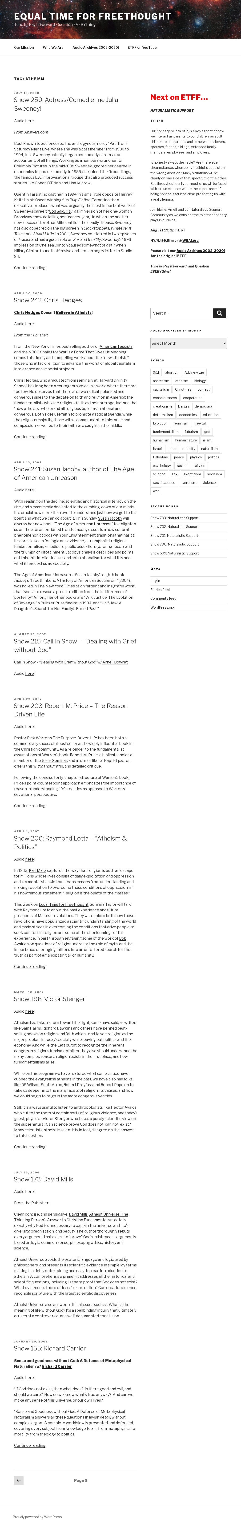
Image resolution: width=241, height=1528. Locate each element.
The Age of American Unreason (83, 524)
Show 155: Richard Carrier (50, 1348)
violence (209, 483)
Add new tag (194, 372)
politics (213, 457)
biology (200, 381)
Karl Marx (37, 870)
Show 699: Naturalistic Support (174, 553)
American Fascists (116, 346)
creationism (162, 406)
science (159, 474)
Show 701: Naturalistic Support (174, 536)
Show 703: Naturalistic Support (174, 518)
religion (199, 466)
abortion (171, 372)
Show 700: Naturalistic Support (174, 544)
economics (188, 415)
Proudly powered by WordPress (37, 1517)
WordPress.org (162, 607)
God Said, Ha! (60, 211)
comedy (203, 389)
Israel (157, 449)
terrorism (188, 483)
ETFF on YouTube (142, 47)
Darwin (183, 406)
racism (182, 466)
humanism (161, 440)
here (29, 121)
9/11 (156, 372)
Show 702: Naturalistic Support (174, 527)
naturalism (209, 449)
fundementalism (166, 432)
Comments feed (163, 598)
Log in (155, 581)
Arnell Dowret (115, 662)
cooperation (192, 398)
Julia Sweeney (37, 155)
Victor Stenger (56, 1118)
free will (200, 423)
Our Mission (24, 47)
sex (174, 474)
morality (188, 449)
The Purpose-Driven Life (75, 738)
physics (196, 457)
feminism (181, 423)
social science (164, 483)
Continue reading (29, 268)
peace (179, 457)
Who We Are (53, 47)
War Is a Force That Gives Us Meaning (92, 352)
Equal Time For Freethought (93, 16)
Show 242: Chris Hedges (48, 300)
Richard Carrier (57, 1366)
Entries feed (160, 590)
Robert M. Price (84, 755)
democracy (204, 406)
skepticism (192, 474)
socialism (214, 474)
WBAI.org (190, 240)
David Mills (78, 1214)
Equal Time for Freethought (63, 904)
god (207, 432)
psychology (162, 466)
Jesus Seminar (54, 760)
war (156, 491)
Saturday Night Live (32, 149)
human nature (186, 440)
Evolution (160, 423)
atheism (181, 381)
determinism (163, 415)
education (211, 415)
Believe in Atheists (74, 312)
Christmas (183, 389)
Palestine (160, 457)
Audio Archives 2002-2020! (95, 47)
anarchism (161, 381)
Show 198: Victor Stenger (49, 998)
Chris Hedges (27, 312)
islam (207, 440)
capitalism (161, 389)
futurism (191, 432)
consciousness (165, 398)
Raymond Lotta (36, 910)
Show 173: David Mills (43, 1179)
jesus (172, 449)
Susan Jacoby (110, 518)
